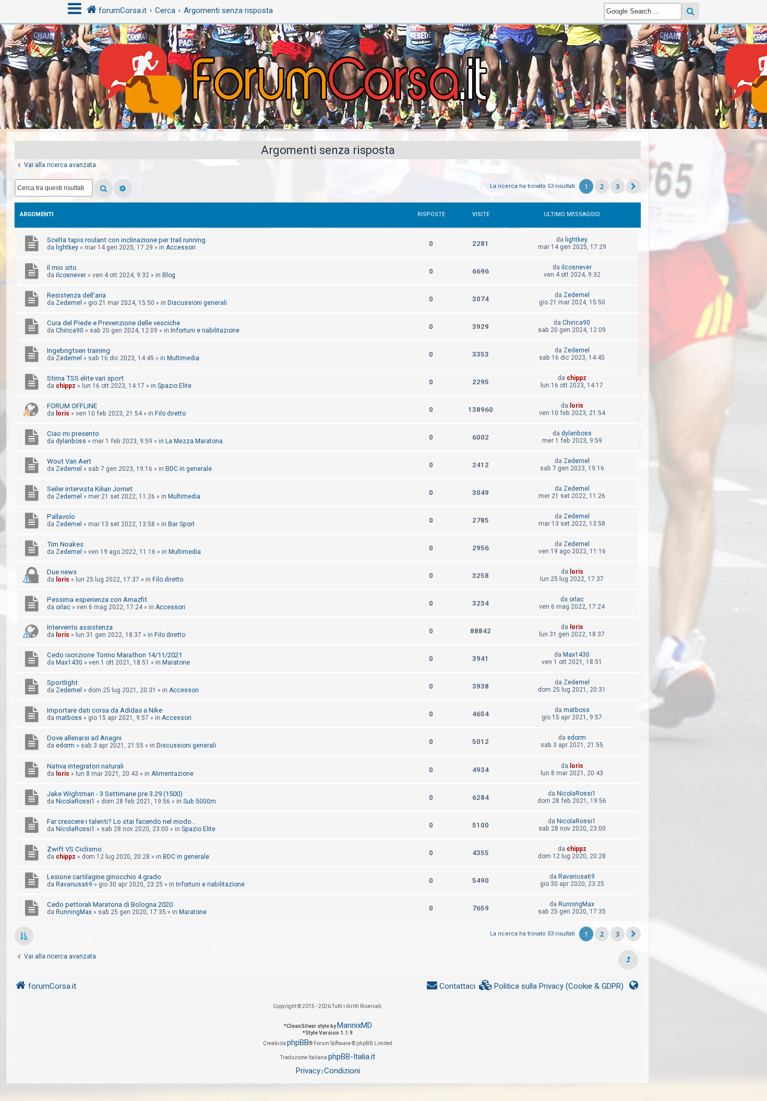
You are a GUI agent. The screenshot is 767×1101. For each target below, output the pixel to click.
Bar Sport (181, 524)
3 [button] (617, 186)
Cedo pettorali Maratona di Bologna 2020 (110, 904)
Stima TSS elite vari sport (85, 378)
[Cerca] (103, 188)
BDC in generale (188, 468)
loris (62, 413)
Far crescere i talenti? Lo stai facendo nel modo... (121, 821)
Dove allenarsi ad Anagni (84, 738)
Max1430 (69, 662)
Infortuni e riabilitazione (205, 330)
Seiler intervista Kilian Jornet (90, 489)
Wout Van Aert (69, 461)
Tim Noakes (65, 544)
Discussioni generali (197, 302)
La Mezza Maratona (194, 441)
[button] (633, 186)
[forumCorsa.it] (383, 56)
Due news (62, 572)
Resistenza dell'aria (76, 295)
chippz (66, 385)
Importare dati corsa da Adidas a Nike (104, 710)
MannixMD (354, 1025)
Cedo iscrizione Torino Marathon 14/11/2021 (114, 655)
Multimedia (183, 358)
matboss (69, 717)
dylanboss (71, 441)
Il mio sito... (64, 267)
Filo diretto (170, 413)
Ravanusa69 (74, 884)
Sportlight (62, 682)
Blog (168, 275)
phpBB (298, 1042)
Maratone (176, 662)
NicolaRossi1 (75, 801)
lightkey (67, 247)
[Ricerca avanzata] (123, 188)
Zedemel (69, 302)
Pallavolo (61, 516)
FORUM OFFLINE (72, 406)
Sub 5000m (199, 801)
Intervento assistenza (80, 627)
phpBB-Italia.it (351, 1056)
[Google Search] (690, 11)
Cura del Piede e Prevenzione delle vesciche (113, 323)
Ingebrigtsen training (78, 350)
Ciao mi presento (73, 433)
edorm (65, 745)
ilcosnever (71, 275)
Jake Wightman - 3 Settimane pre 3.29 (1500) (115, 794)
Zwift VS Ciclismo (74, 849)
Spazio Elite (174, 385)
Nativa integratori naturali (85, 766)
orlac (63, 607)
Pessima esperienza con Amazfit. (98, 599)
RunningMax (74, 912)
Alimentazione (172, 773)
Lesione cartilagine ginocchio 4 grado (104, 877)
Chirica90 (69, 330)
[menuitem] (551, 986)
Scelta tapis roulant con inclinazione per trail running (126, 240)
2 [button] (602, 186)
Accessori (181, 247)
